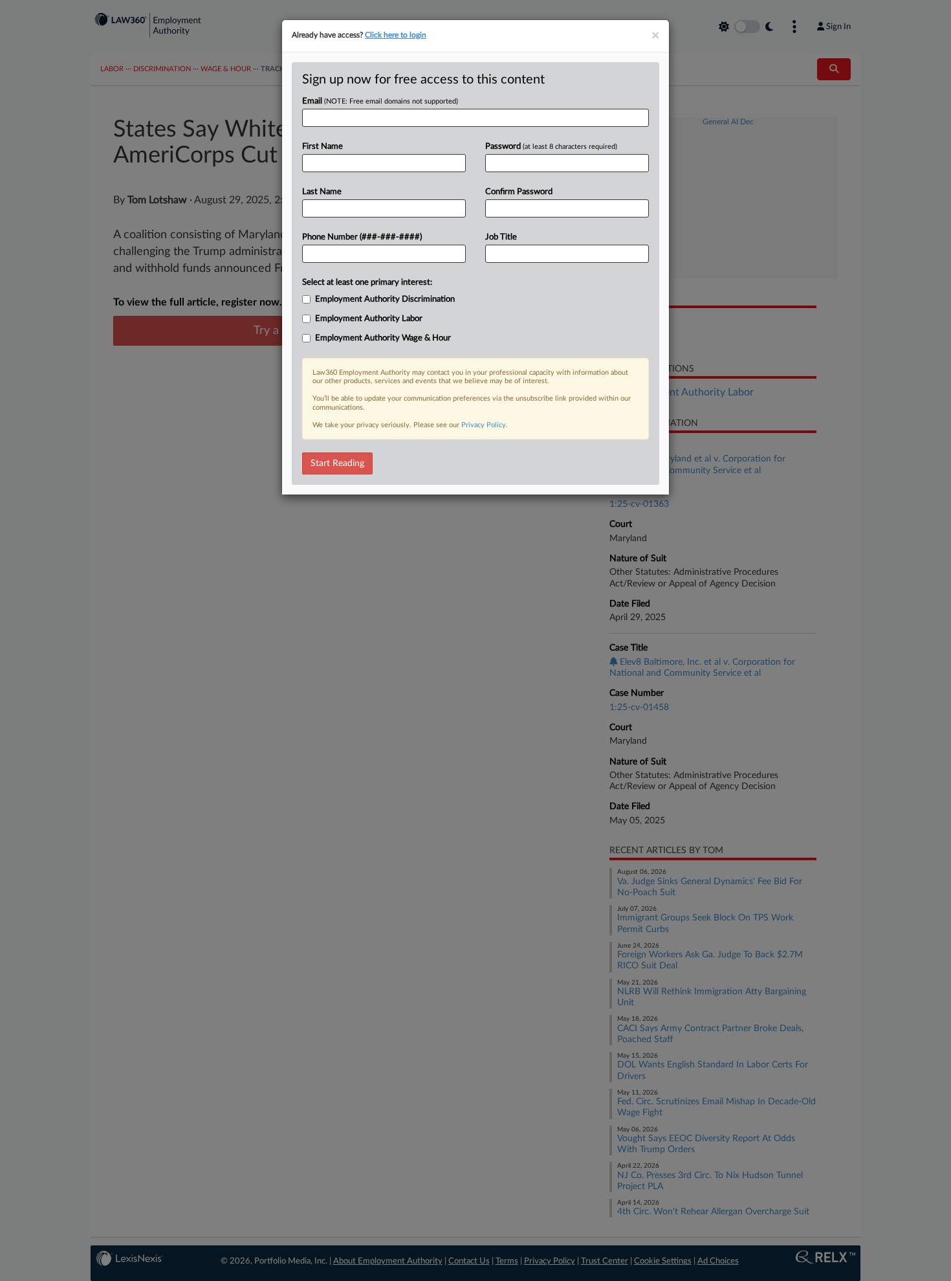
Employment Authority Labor (368, 319)
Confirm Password (518, 192)
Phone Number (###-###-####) (362, 237)
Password (551, 146)
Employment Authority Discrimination (385, 299)
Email (380, 101)
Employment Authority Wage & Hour (383, 338)
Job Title (501, 237)
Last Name (322, 192)
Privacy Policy (483, 425)
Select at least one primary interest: (367, 282)
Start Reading (337, 463)
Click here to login (395, 35)
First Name (322, 146)
